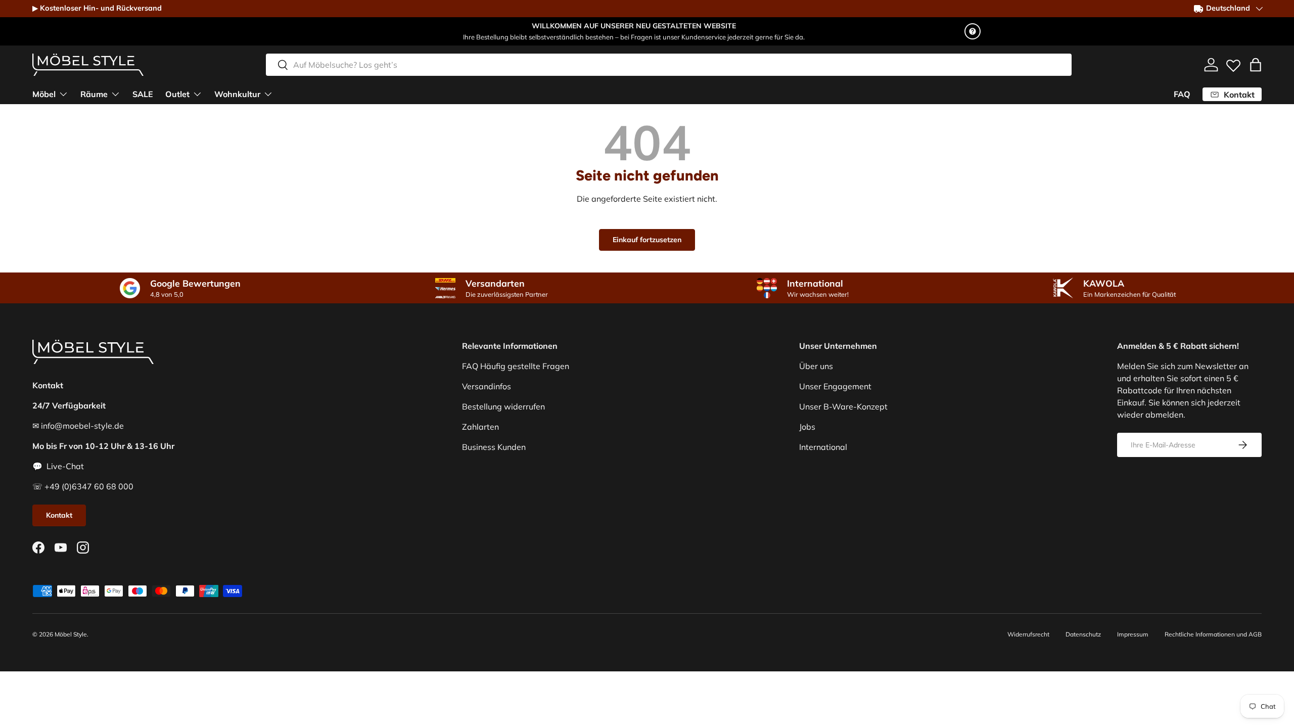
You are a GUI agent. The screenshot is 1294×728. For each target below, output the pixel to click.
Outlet (177, 94)
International (823, 447)
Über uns (816, 366)
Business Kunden (494, 447)
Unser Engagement (835, 386)
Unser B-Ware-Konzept (843, 406)
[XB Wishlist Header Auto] (1233, 63)
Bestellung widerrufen (503, 406)
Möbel (44, 94)
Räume (94, 94)
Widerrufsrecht (1028, 634)
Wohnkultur (237, 94)
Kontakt (59, 515)
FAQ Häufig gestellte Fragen (515, 366)
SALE (142, 94)
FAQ (1182, 94)
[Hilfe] (972, 31)
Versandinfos (486, 386)
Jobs (807, 427)
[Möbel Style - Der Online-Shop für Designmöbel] (88, 65)
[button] (1255, 65)
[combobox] (669, 65)
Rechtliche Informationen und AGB (1213, 634)
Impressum (1132, 634)
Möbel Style (71, 634)
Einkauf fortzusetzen (647, 239)
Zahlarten (480, 427)
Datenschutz (1083, 634)
